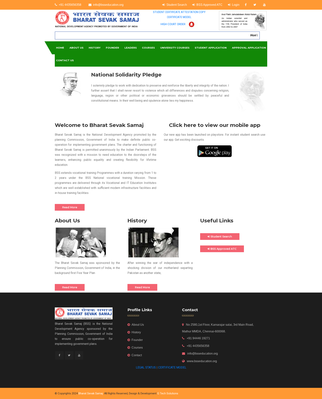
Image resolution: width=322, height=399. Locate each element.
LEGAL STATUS (146, 367)
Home (60, 47)
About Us (76, 47)
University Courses (175, 47)
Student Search (176, 4)
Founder (112, 47)
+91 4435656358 (70, 4)
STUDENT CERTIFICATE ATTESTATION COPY (179, 12)
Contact (137, 355)
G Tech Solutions (167, 393)
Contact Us (65, 60)
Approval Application (249, 47)
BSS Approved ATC (209, 4)
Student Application (211, 47)
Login (235, 4)
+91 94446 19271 (198, 338)
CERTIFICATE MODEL (179, 17)
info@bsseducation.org (108, 4)
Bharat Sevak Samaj (90, 393)
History (94, 47)
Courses (148, 47)
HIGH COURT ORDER (173, 24)
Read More (69, 207)
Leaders (130, 47)
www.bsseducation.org (201, 361)
